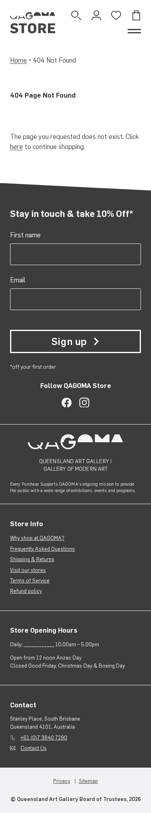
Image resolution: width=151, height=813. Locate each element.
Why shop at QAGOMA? (37, 538)
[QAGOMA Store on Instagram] (84, 403)
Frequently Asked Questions (42, 548)
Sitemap (88, 781)
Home (18, 60)
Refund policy (26, 591)
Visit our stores (28, 570)
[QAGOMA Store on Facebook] (67, 403)
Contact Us (34, 748)
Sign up (69, 341)
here (16, 147)
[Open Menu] (134, 31)
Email (17, 280)
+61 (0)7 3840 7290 (44, 737)
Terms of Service (30, 580)
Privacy (61, 781)
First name (25, 235)
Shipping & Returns (32, 559)
